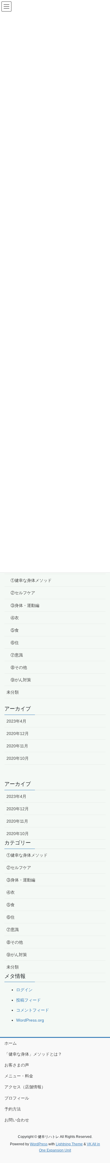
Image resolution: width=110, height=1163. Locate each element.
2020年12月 (17, 733)
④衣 (15, 617)
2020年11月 (17, 746)
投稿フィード (28, 1000)
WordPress (39, 1144)
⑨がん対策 (21, 679)
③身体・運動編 (25, 605)
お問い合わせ (16, 1120)
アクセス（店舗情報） (24, 1086)
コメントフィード (32, 1010)
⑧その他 (19, 667)
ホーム (10, 1043)
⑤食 (15, 630)
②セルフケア (23, 592)
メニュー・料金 (18, 1076)
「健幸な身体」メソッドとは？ (33, 1054)
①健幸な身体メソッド (31, 580)
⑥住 (15, 642)
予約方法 (12, 1109)
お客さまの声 (16, 1065)
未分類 (12, 692)
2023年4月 (16, 721)
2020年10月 (17, 758)
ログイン (24, 989)
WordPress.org (30, 1020)
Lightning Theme (69, 1144)
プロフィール (16, 1098)
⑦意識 (17, 655)
